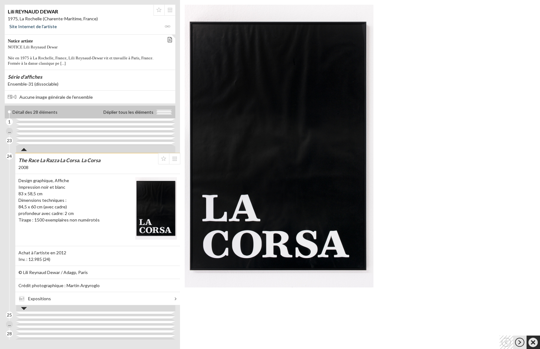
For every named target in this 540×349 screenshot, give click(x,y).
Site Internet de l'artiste (33, 26)
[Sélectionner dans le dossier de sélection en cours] (159, 10)
